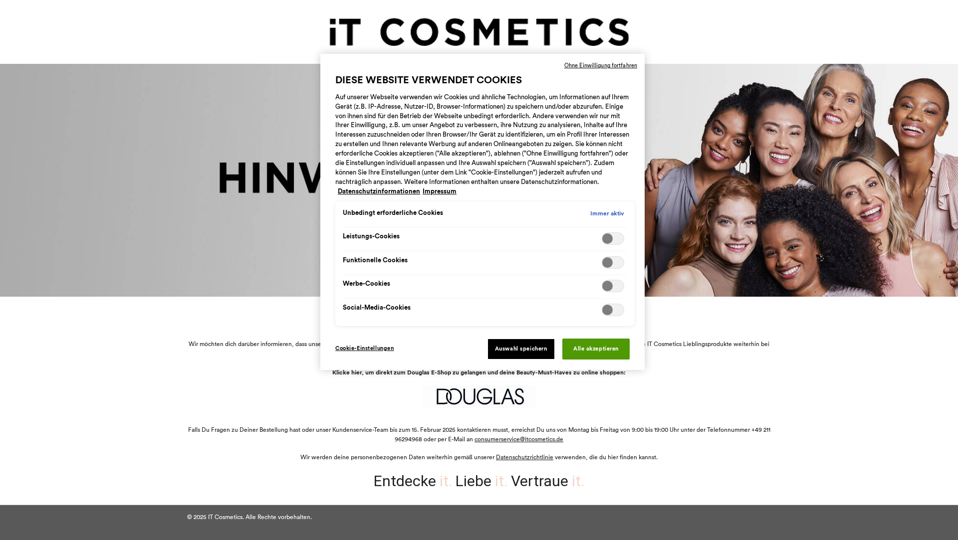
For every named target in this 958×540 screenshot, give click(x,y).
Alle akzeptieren (596, 349)
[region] (482, 212)
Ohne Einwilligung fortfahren (600, 65)
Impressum (440, 191)
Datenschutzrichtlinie (524, 457)
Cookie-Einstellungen (364, 348)
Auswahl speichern (521, 349)
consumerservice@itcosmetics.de (519, 439)
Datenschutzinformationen (379, 191)
